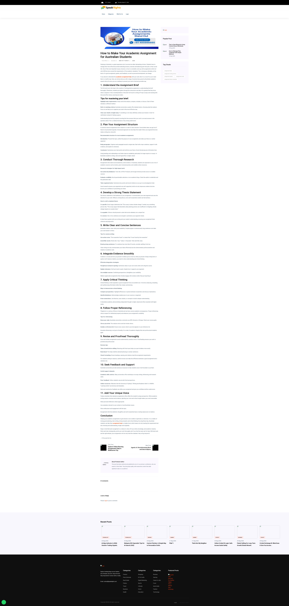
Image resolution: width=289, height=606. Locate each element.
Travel (124, 586)
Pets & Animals (127, 577)
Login (127, 14)
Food (154, 583)
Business (240, 537)
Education (113, 60)
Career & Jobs (157, 580)
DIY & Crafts (141, 577)
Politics (125, 583)
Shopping (140, 574)
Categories (111, 14)
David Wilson (105, 60)
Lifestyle (140, 586)
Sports (217, 537)
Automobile (156, 586)
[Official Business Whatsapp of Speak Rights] (4, 602)
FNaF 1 (171, 543)
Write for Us (120, 14)
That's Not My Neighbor (199, 543)
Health (124, 592)
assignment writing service (170, 73)
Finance (125, 574)
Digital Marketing (142, 580)
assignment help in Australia (171, 79)
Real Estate (126, 580)
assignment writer (180, 76)
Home (103, 14)
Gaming (172, 537)
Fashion (149, 537)
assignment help (168, 70)
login (106, 500)
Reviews (155, 574)
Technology (105, 537)
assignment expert (169, 76)
